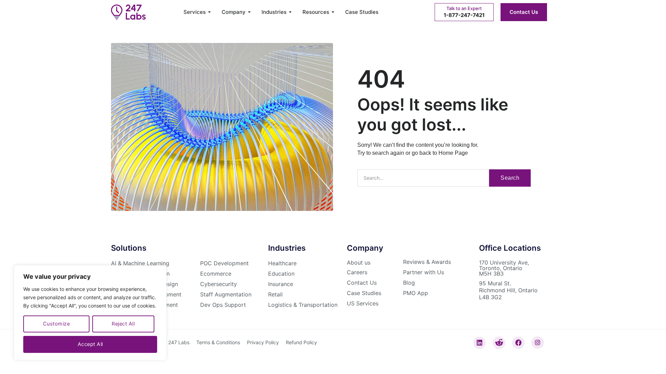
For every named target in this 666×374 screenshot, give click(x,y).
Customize (56, 324)
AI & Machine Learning (140, 263)
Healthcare (282, 263)
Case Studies (361, 12)
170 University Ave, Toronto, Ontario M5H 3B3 (504, 268)
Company (234, 12)
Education (281, 273)
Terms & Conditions (218, 342)
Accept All (90, 344)
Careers (357, 272)
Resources (315, 12)
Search (510, 178)
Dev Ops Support (223, 304)
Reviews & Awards (427, 261)
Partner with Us (423, 272)
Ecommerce (215, 273)
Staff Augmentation (225, 294)
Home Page (453, 153)
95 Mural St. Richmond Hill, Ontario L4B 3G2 (508, 290)
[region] (90, 312)
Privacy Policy (263, 342)
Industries (274, 12)
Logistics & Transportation (303, 304)
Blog (409, 282)
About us (358, 262)
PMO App (415, 293)
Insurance (280, 283)
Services (194, 12)
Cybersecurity (218, 283)
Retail (275, 294)
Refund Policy (301, 342)
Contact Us (524, 12)
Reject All (123, 324)
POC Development (224, 263)
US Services (362, 303)
